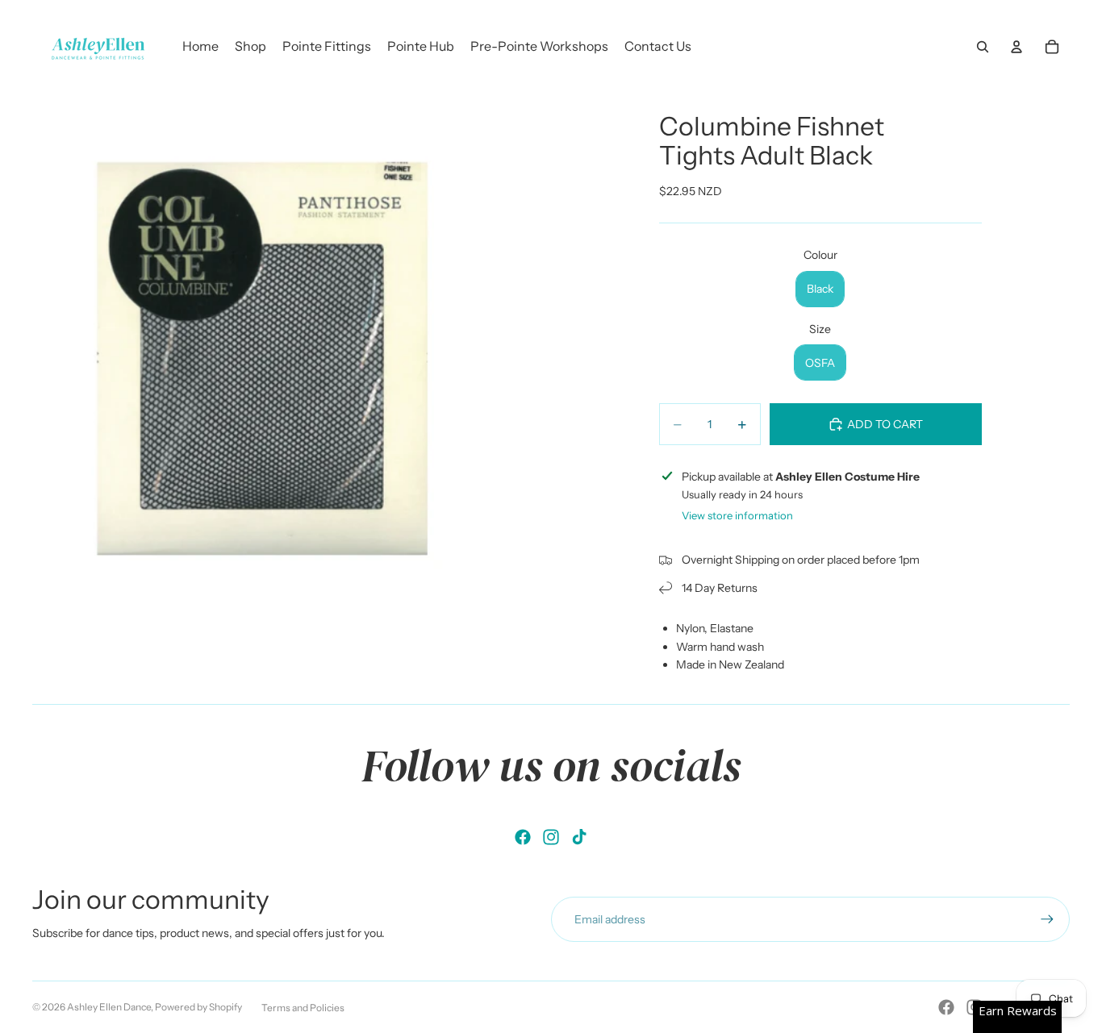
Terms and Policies (302, 1008)
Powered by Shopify (198, 1007)
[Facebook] (522, 837)
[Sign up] (1047, 919)
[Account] (1016, 47)
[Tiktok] (579, 837)
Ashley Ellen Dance (109, 1007)
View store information (737, 515)
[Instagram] (551, 837)
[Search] (982, 47)
